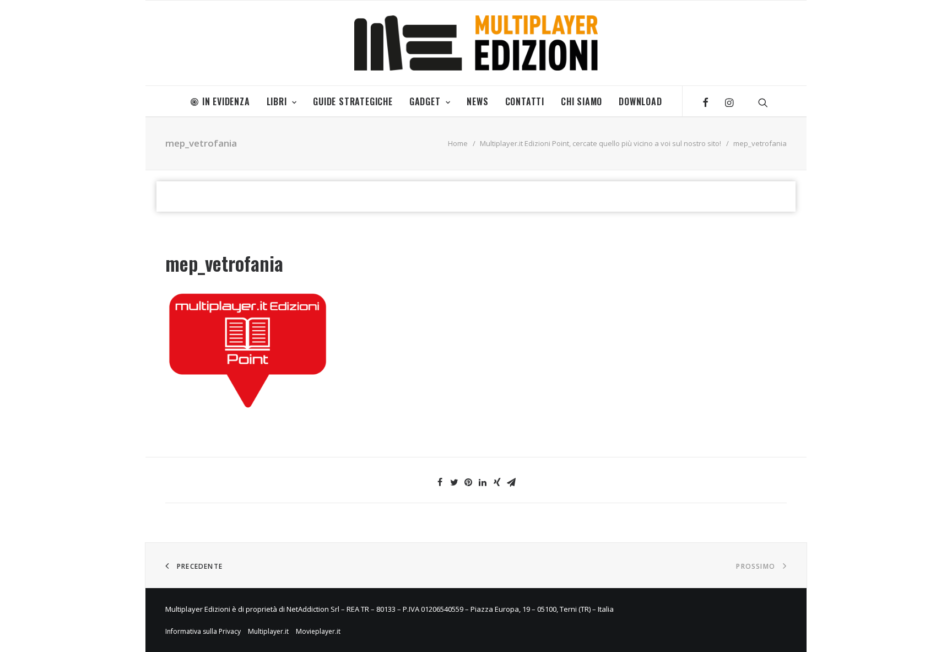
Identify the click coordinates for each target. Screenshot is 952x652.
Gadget (425, 101)
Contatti (524, 101)
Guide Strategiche (353, 101)
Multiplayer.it (268, 631)
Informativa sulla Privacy (203, 631)
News (477, 101)
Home (458, 143)
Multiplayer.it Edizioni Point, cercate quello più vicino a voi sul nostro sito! (600, 143)
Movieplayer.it (318, 631)
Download (640, 101)
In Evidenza (226, 101)
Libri (277, 101)
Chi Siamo (581, 101)
